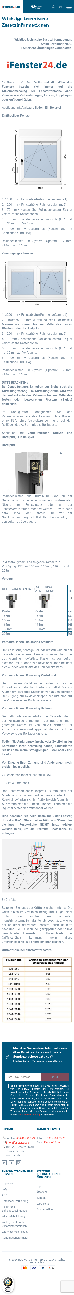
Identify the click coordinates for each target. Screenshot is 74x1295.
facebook (11, 1162)
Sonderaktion (45, 1209)
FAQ (4, 1189)
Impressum (8, 1183)
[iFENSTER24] (11, 6)
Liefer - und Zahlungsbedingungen (15, 1208)
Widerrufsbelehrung (13, 1216)
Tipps (40, 1186)
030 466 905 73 (25, 1138)
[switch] (8, 1289)
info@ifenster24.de (17, 1142)
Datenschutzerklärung (29, 1114)
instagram (18, 1162)
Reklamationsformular (15, 1237)
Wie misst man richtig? (15, 1231)
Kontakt (41, 1197)
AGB (4, 1195)
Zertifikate (43, 1203)
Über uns (42, 1191)
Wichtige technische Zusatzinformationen (14, 1224)
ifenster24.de (52, 1142)
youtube (4, 1162)
